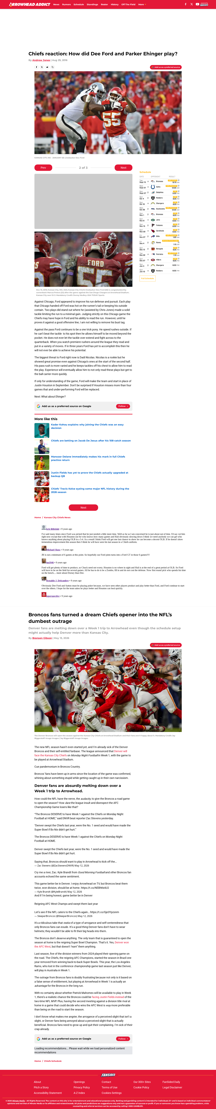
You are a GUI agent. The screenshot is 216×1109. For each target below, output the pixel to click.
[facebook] (185, 4)
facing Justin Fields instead (108, 997)
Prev (43, 167)
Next (123, 167)
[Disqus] (114, 561)
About (37, 1081)
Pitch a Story (41, 1087)
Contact (106, 1081)
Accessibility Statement (48, 1092)
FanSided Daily (171, 1081)
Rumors (66, 4)
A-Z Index (79, 1092)
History (114, 4)
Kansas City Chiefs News (57, 517)
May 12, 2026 (82, 865)
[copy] (52, 67)
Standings (92, 4)
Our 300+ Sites (142, 1081)
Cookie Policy (141, 1087)
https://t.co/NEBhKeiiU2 (95, 887)
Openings (79, 1081)
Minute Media (18, 1101)
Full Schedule (147, 278)
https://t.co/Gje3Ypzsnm (104, 912)
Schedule (79, 4)
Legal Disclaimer (172, 1087)
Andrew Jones (41, 60)
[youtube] (197, 4)
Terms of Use (109, 1087)
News (56, 4)
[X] (191, 4)
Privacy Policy (82, 1087)
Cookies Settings (112, 1092)
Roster (104, 4)
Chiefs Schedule (53, 1061)
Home (37, 517)
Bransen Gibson (42, 638)
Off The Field (128, 4)
